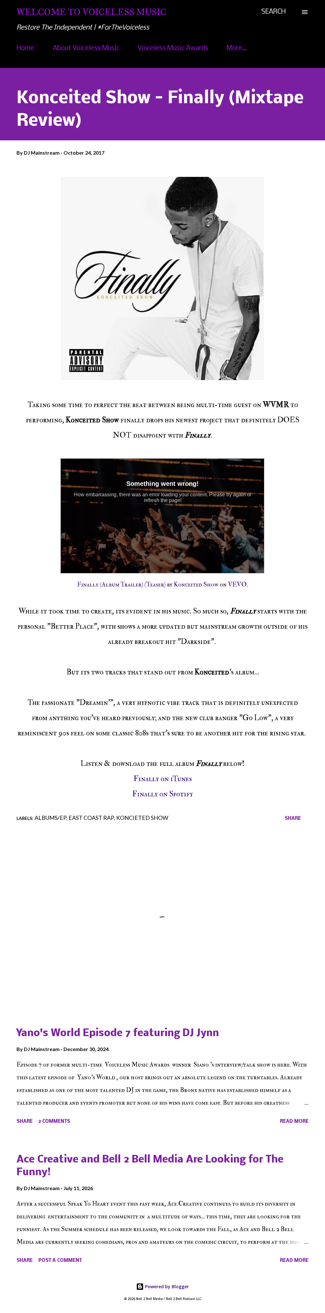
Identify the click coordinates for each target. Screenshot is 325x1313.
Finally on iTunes (163, 779)
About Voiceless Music (86, 48)
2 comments (54, 1121)
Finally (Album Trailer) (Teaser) (121, 584)
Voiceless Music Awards (173, 48)
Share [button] (293, 818)
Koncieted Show (142, 817)
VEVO (237, 584)
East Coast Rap (91, 817)
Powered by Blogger (166, 1286)
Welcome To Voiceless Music (91, 11)
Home (25, 48)
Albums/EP (50, 817)
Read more (294, 1121)
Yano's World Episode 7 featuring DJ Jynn (118, 1033)
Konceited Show (196, 584)
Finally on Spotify (162, 794)
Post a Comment (60, 1260)
